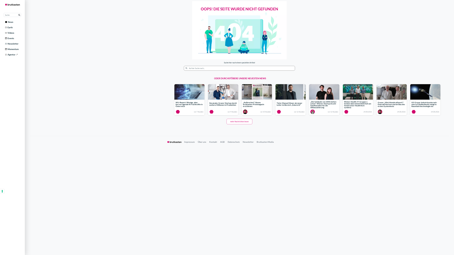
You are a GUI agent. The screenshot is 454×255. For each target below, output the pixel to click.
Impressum (189, 142)
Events (10, 38)
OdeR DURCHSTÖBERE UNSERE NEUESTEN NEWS (240, 78)
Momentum (13, 49)
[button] (239, 121)
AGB (222, 142)
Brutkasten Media (265, 142)
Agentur (11, 54)
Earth (10, 27)
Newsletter (12, 43)
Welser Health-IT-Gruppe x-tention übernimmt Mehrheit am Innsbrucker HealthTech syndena (357, 105)
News (10, 22)
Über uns (202, 142)
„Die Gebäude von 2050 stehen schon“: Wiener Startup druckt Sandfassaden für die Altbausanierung (323, 105)
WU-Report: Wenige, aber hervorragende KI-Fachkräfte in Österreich (189, 104)
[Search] (19, 15)
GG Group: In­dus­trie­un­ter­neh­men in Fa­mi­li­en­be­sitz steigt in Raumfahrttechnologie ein (424, 104)
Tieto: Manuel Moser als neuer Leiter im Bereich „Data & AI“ (289, 104)
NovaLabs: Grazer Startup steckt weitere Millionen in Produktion (223, 104)
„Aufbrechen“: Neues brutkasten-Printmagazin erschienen (253, 104)
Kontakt (213, 142)
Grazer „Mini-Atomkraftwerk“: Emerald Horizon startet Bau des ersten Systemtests (391, 104)
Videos (10, 33)
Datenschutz (234, 142)
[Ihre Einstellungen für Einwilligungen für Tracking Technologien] (2, 191)
